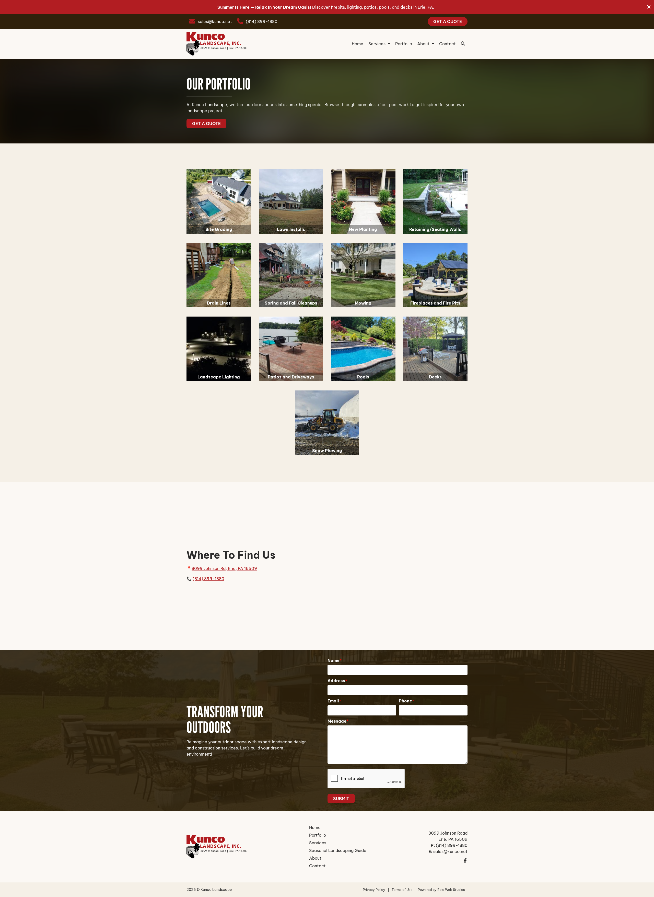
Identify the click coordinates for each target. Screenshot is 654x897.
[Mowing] (363, 275)
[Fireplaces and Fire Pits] (435, 275)
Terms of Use (402, 890)
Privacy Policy (374, 890)
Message (338, 721)
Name (335, 660)
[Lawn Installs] (291, 201)
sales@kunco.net (215, 21)
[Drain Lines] (218, 275)
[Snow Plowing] (327, 422)
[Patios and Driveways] (291, 349)
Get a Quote (447, 21)
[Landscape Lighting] (218, 349)
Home (357, 43)
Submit (341, 798)
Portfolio (403, 43)
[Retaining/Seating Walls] (435, 201)
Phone (406, 700)
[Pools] (363, 349)
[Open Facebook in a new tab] (465, 860)
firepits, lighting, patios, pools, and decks (371, 7)
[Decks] (435, 349)
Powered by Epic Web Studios (441, 890)
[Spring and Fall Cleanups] (291, 275)
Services (377, 43)
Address (337, 680)
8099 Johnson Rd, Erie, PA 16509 (224, 568)
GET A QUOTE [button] (206, 123)
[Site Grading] (218, 201)
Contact (447, 43)
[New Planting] (363, 201)
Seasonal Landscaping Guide (337, 850)
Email (334, 700)
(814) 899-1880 (261, 21)
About (423, 43)
